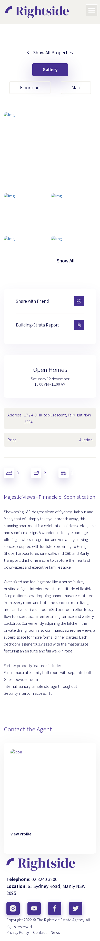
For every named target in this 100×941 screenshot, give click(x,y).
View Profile (21, 834)
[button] (92, 10)
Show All (66, 261)
